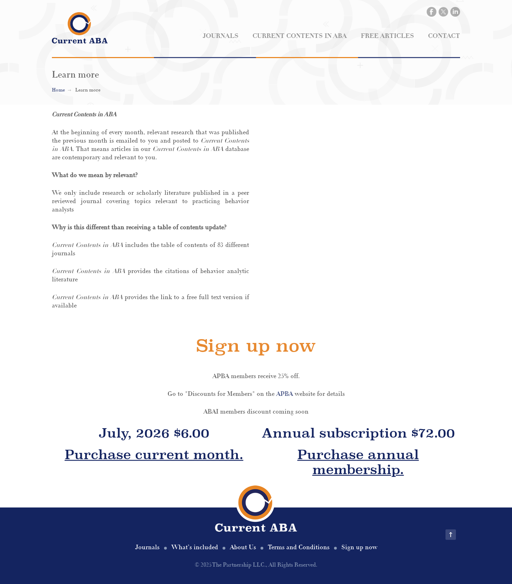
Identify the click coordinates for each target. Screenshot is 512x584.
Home (58, 90)
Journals (221, 36)
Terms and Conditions (298, 547)
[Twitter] (443, 12)
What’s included (194, 547)
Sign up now (359, 547)
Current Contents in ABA (300, 36)
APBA (284, 394)
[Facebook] (431, 12)
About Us (243, 547)
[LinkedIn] (455, 12)
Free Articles (387, 36)
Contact (444, 36)
